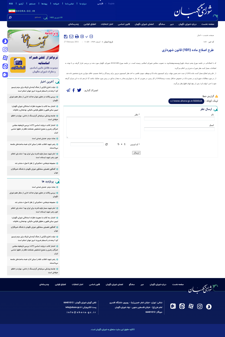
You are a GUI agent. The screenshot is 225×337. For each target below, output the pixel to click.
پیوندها (44, 3)
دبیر (172, 24)
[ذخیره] (66, 36)
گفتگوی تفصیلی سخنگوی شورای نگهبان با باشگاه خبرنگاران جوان (34, 171)
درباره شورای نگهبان (188, 24)
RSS (11, 3)
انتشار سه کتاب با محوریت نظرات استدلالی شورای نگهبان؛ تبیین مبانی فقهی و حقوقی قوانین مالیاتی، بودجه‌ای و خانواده (35, 108)
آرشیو (21, 3)
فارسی (100, 3)
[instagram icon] (5, 50)
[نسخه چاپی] (77, 36)
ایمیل (211, 125)
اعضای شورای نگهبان (144, 24)
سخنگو (162, 24)
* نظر (137, 114)
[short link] (186, 101)
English (111, 3)
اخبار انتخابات (107, 24)
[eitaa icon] (5, 67)
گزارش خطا (208, 96)
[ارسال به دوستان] (71, 36)
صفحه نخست (207, 24)
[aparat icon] (5, 58)
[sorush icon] (5, 41)
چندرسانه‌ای (73, 24)
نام (212, 114)
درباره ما (83, 3)
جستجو (32, 3)
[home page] (195, 10)
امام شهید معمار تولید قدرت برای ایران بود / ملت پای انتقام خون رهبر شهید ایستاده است (34, 155)
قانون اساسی (124, 24)
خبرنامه (56, 3)
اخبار (199, 35)
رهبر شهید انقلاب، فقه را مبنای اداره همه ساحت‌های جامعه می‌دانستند (34, 146)
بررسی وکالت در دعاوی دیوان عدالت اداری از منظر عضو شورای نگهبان (33, 98)
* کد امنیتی (135, 144)
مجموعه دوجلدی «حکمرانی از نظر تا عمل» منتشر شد (35, 163)
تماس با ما (69, 3)
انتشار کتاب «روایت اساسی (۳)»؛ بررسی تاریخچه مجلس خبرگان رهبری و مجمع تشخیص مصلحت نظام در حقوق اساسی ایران (34, 129)
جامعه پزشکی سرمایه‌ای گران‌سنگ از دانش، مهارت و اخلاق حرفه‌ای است (34, 117)
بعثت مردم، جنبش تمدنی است (43, 138)
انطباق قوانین (90, 24)
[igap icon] (5, 75)
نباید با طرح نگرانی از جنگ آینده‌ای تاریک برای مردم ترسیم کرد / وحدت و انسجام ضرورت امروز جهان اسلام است (34, 89)
